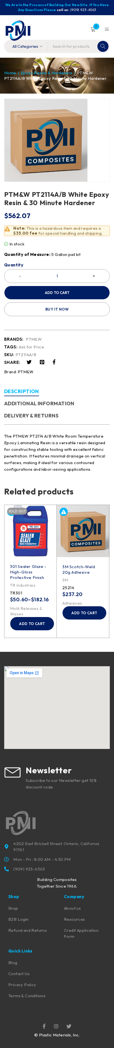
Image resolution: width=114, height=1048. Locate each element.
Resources (74, 919)
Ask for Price (31, 347)
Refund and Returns (27, 930)
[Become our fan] (44, 1026)
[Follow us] (68, 1026)
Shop (13, 908)
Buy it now (57, 309)
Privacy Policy (22, 984)
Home (10, 72)
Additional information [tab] (39, 403)
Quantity (13, 265)
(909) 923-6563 (83, 10)
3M (65, 580)
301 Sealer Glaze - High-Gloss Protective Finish (28, 572)
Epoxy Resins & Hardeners (46, 72)
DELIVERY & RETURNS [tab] (31, 415)
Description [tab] (21, 391)
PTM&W (34, 339)
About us (72, 908)
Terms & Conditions (26, 995)
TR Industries (22, 585)
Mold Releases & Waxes (26, 611)
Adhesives (72, 603)
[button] (84, 613)
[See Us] (56, 1026)
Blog (12, 962)
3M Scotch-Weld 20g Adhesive (78, 569)
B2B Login (18, 919)
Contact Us (19, 973)
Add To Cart (57, 292)
